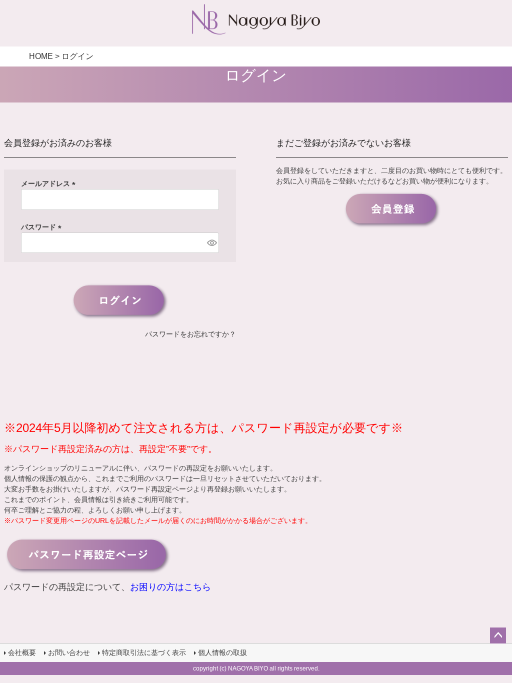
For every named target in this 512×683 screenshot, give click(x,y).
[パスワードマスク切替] (211, 243)
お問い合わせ (69, 652)
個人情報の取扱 (222, 652)
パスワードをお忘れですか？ (190, 334)
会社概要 (22, 652)
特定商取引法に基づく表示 (144, 652)
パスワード (43, 227)
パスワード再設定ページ (154, 489)
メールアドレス (50, 184)
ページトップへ (498, 636)
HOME (41, 56)
